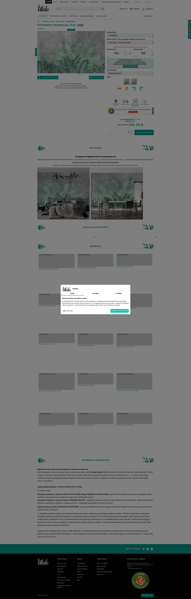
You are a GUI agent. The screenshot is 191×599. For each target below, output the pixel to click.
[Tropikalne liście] (57, 299)
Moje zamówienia (102, 563)
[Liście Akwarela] (134, 418)
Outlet (79, 571)
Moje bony (100, 574)
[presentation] (156, 236)
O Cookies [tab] (118, 293)
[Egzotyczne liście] (57, 419)
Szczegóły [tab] (95, 293)
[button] (125, 52)
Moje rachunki (101, 566)
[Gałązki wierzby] (95, 418)
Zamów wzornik (140, 39)
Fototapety (43, 16)
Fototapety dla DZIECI (58, 16)
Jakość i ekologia (82, 569)
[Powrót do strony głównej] (38, 21)
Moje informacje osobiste (104, 571)
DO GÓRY (146, 595)
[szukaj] (102, 8)
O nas (55, 2)
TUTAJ (136, 165)
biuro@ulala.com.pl (136, 568)
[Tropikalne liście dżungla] (134, 381)
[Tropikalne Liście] (134, 260)
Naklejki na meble (87, 16)
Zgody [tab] (72, 293)
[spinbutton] (116, 53)
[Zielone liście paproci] (57, 261)
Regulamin (60, 571)
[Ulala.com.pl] (45, 8)
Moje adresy (100, 569)
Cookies (48, 1)
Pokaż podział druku (130, 66)
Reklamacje (60, 583)
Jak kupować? (64, 2)
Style (52, 21)
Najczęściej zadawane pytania (111, 2)
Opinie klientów (94, 2)
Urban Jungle (60, 21)
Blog (78, 580)
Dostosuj (69, 311)
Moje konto (102, 559)
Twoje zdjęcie (101, 16)
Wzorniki (83, 2)
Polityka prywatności (63, 580)
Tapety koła (73, 16)
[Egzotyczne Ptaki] (134, 339)
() (123, 9)
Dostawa (60, 569)
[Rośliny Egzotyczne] (134, 300)
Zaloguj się (149, 9)
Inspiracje (148, 16)
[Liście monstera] (95, 378)
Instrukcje (74, 2)
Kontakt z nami (62, 563)
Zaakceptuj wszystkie (119, 311)
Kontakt (126, 2)
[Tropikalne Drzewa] (95, 260)
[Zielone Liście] (57, 338)
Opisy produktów (82, 566)
